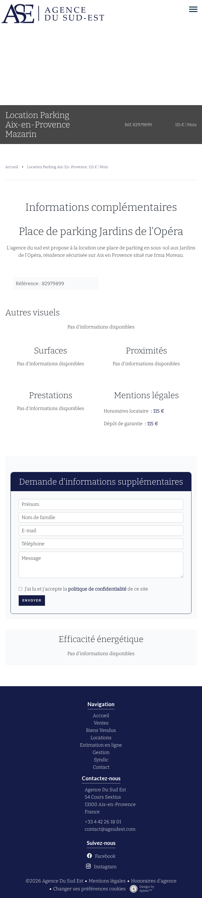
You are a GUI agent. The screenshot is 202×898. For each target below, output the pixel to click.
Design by (146, 888)
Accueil (11, 167)
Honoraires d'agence (153, 881)
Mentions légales (107, 881)
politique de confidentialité (97, 589)
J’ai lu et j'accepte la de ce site (86, 589)
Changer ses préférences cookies (89, 889)
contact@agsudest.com (110, 829)
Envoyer (32, 600)
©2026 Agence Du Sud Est (54, 881)
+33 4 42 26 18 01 (103, 822)
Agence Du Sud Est (105, 790)
